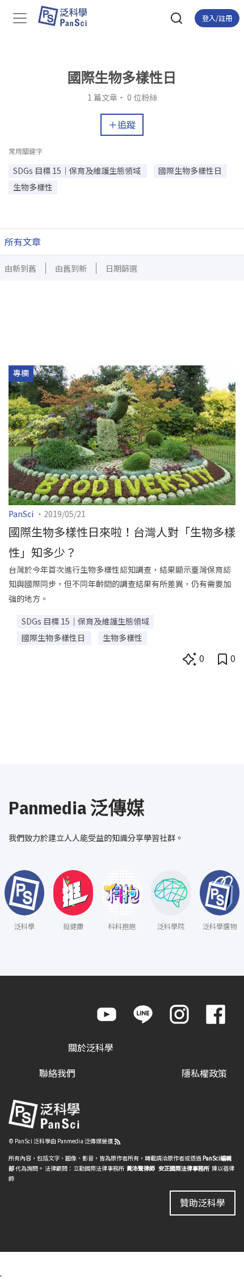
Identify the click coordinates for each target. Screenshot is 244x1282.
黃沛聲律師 (141, 1168)
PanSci (21, 513)
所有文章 (23, 241)
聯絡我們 (57, 1073)
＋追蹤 (122, 124)
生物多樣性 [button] (33, 187)
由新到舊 (20, 268)
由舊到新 (71, 268)
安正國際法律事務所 (183, 1168)
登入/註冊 (217, 18)
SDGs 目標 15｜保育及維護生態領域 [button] (77, 170)
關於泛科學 (90, 1047)
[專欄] (122, 434)
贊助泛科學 (202, 1202)
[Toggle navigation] (20, 18)
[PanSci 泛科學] (67, 16)
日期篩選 (121, 268)
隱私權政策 (204, 1073)
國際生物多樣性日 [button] (190, 170)
